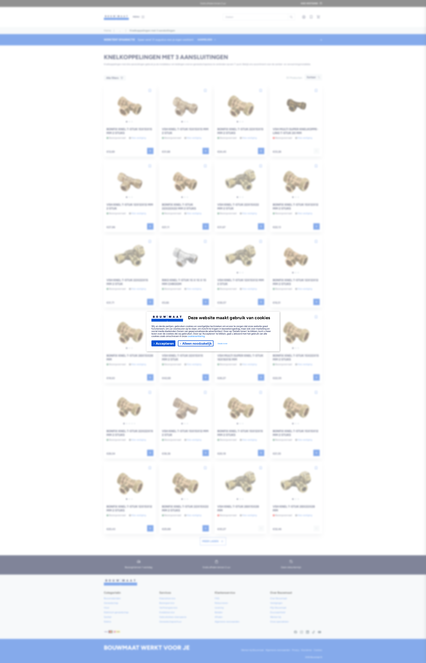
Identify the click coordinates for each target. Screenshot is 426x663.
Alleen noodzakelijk (197, 343)
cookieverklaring (196, 336)
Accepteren (165, 343)
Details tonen (222, 343)
